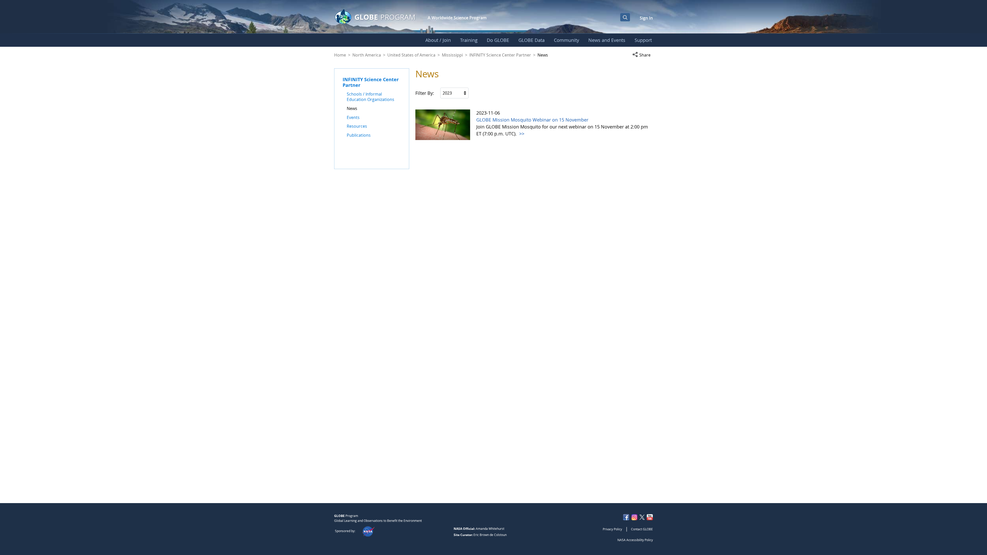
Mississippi (452, 55)
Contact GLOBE (642, 529)
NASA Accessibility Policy (635, 540)
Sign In (646, 18)
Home (340, 55)
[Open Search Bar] (625, 17)
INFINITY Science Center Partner (500, 55)
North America (366, 55)
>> (521, 134)
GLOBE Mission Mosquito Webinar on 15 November (532, 120)
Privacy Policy (612, 529)
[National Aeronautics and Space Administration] (368, 531)
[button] (642, 55)
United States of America (411, 55)
